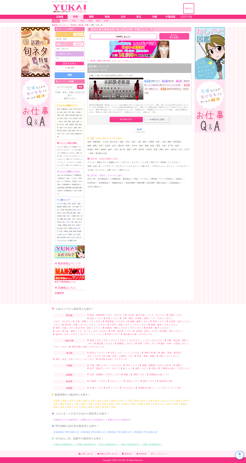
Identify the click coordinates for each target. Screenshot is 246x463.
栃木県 (64, 234)
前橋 (70, 231)
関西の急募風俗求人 (152, 444)
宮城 (78, 400)
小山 (74, 234)
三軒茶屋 (125, 61)
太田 (116, 374)
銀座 (173, 324)
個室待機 (68, 187)
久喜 (84, 359)
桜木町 (114, 340)
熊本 (69, 407)
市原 (65, 228)
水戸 (108, 388)
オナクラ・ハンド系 (70, 150)
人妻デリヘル (78, 165)
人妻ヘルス (68, 165)
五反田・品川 (68, 118)
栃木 (143, 400)
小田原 (63, 347)
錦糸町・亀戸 (106, 150)
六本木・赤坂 (62, 121)
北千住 (97, 328)
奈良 (118, 404)
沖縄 (113, 407)
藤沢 (185, 343)
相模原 (64, 207)
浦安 (69, 225)
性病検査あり (66, 184)
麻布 (127, 324)
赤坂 (144, 324)
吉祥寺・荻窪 (66, 130)
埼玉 (122, 400)
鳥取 (141, 404)
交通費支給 (77, 175)
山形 (92, 400)
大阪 (90, 404)
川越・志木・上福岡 (68, 216)
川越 (130, 356)
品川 (186, 321)
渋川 (167, 374)
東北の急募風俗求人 (108, 444)
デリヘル (60, 147)
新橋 (166, 324)
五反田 (56, 324)
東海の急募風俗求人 (130, 444)
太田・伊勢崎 (63, 231)
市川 (80, 222)
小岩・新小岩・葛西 (70, 127)
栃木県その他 (65, 237)
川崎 (89, 343)
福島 (99, 400)
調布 (178, 331)
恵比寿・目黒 (77, 118)
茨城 (150, 400)
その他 (78, 162)
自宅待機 (75, 187)
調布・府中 (75, 130)
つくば (157, 388)
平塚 (55, 347)
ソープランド (66, 156)
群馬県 (69, 375)
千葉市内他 (115, 365)
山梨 (55, 404)
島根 (148, 404)
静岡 (83, 404)
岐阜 (69, 404)
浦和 (67, 213)
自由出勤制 (60, 187)
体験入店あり (161, 183)
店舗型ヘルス (76, 147)
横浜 (64, 204)
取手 (165, 388)
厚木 (153, 343)
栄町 (105, 365)
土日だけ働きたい (94, 187)
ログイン (188, 8)
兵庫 (104, 404)
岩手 (71, 400)
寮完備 (154, 179)
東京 (139, 328)
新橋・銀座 (71, 121)
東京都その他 (101, 153)
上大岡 (145, 340)
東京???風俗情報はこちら (65, 282)
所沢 (65, 219)
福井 (178, 400)
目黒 (119, 61)
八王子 (99, 334)
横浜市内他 (156, 340)
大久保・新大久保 (74, 109)
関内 (99, 340)
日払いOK (60, 175)
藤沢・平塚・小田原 (170, 343)
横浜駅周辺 (134, 340)
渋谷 (61, 112)
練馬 (145, 321)
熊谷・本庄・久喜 (73, 219)
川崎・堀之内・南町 (74, 204)
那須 (58, 237)
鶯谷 (168, 318)
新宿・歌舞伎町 (62, 109)
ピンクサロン (70, 153)
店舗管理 (59, 293)
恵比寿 (114, 61)
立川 (91, 334)
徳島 (55, 407)
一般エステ (68, 159)
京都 (97, 404)
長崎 (90, 407)
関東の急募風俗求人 (87, 444)
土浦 (77, 237)
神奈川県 (60, 204)
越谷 (89, 356)
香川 (169, 404)
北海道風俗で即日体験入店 (66, 432)
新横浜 (123, 340)
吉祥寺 (154, 331)
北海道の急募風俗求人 (64, 444)
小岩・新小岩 (84, 331)
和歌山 (126, 404)
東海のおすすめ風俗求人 (119, 419)
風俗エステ (67, 147)
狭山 (175, 356)
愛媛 (183, 404)
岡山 (134, 404)
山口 (162, 404)
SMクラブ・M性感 (158, 162)
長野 (185, 400)
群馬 (136, 400)
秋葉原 (124, 328)
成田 (61, 228)
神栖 (179, 388)
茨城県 (73, 237)
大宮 (63, 213)
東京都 (69, 315)
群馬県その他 (155, 374)
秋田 (85, 400)
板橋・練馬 (92, 146)
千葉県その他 (72, 228)
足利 (78, 234)
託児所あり (92, 183)
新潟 (157, 400)
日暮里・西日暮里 (61, 321)
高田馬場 (72, 115)
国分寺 (83, 334)
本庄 (77, 359)
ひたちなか (63, 240)
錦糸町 (165, 328)
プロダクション (158, 166)
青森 (64, 400)
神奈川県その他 (70, 210)
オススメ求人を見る (174, 36)
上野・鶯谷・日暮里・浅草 (148, 142)
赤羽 (61, 118)
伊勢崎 (108, 374)
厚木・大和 (71, 207)
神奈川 (114, 400)
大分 (76, 407)
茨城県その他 (72, 240)
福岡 (62, 407)
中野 (128, 331)
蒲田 (71, 328)
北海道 (56, 400)
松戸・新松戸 (76, 225)
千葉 (129, 400)
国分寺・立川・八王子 (180, 150)
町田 (72, 134)
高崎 (74, 231)
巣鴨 (98, 321)
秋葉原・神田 (73, 124)
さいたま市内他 (131, 352)
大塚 (91, 321)
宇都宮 (70, 234)
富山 (164, 400)
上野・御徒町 (157, 318)
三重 (76, 404)
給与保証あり (68, 175)
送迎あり (75, 181)
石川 (171, 400)
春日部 (97, 356)
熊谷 (91, 359)
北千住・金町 (64, 124)
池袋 (121, 142)
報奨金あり (61, 178)
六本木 (135, 324)
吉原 (65, 112)
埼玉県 (78, 210)
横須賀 (59, 207)
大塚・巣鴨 (64, 115)
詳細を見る (127, 119)
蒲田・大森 (161, 146)
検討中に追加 (158, 119)
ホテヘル (60, 150)
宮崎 (97, 407)
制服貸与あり (76, 184)
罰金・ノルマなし (72, 178)
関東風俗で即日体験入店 (93, 432)
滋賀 (111, 404)
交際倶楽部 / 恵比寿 (98, 70)
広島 (155, 404)
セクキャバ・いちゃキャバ (127, 166)
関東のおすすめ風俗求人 (93, 419)
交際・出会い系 (93, 166)
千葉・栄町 (74, 222)
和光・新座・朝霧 (145, 356)
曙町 (106, 340)
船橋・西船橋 (62, 225)
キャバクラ (60, 165)
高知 (176, 404)
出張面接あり (68, 190)
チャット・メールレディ (67, 162)
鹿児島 (105, 407)
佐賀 (83, 407)
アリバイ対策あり (65, 181)
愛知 (62, 404)
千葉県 (67, 222)
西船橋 (168, 365)
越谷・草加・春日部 (170, 353)
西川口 (59, 213)
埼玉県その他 (105, 359)
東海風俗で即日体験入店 (145, 432)
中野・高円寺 (138, 150)
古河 (172, 388)
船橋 (160, 365)
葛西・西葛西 (99, 331)
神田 (132, 328)
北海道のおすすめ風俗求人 (66, 419)
